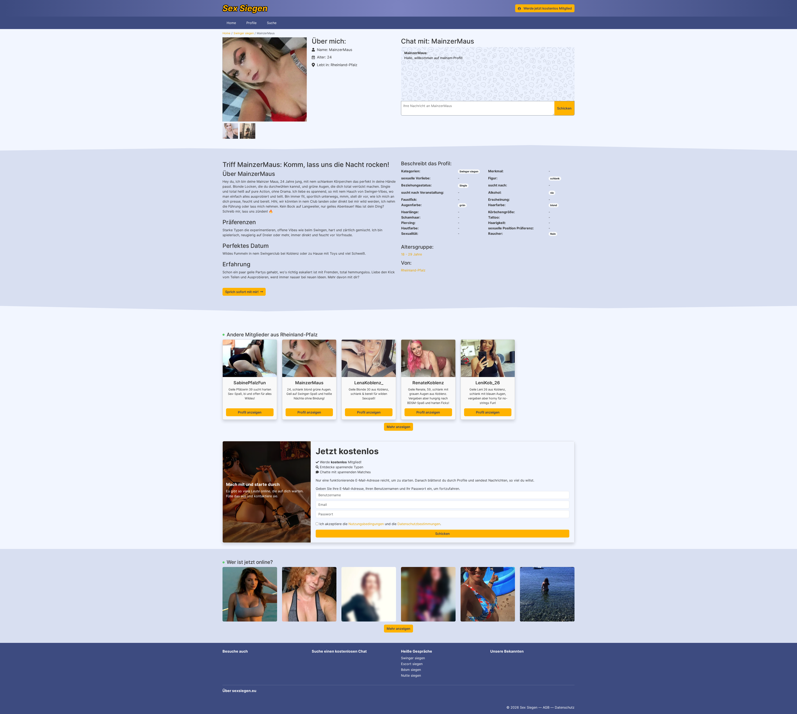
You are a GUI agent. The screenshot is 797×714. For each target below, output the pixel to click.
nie (552, 192)
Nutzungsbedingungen (366, 524)
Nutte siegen (411, 675)
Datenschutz (565, 707)
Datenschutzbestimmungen (418, 524)
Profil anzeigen (250, 412)
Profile (251, 23)
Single (463, 185)
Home (231, 23)
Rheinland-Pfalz (413, 270)
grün (462, 205)
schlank (555, 178)
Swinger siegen (243, 33)
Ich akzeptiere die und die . (379, 524)
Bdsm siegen (411, 670)
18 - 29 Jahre (411, 254)
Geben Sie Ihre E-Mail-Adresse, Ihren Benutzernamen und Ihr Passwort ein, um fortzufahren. (388, 489)
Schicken (442, 534)
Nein (553, 233)
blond (553, 205)
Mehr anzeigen (398, 427)
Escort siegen (412, 664)
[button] (264, 79)
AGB (546, 707)
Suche (271, 23)
